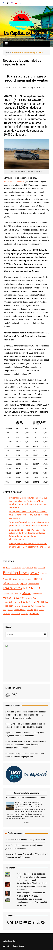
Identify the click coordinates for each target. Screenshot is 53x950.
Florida (37, 579)
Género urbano (11, 583)
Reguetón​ (8, 605)
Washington (24, 614)
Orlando (29, 598)
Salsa (10, 609)
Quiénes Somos (18, 946)
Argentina (27, 567)
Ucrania (41, 610)
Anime (8, 568)
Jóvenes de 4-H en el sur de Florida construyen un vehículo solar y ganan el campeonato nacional (31, 877)
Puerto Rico (38, 602)
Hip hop (23, 584)
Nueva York (18, 598)
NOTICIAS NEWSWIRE (14, 181)
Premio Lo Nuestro (25, 602)
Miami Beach (37, 593)
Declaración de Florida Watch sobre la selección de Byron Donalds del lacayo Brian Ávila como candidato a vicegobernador (25, 744)
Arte (35, 568)
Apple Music (16, 568)
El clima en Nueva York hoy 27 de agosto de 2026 (25, 839)
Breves (34, 573)
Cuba (15, 579)
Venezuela (15, 614)
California (44, 573)
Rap (46, 602)
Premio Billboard (9, 602)
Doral (29, 579)
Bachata (41, 568)
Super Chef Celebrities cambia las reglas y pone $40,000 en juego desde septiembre (24, 734)
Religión (17, 606)
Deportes (22, 579)
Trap (36, 610)
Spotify (30, 610)
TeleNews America (16, 833)
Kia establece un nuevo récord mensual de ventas (25, 798)
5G (4, 568)
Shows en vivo (20, 610)
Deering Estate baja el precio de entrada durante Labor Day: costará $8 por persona (24, 755)
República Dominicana (31, 606)
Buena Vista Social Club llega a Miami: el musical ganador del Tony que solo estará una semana (28, 514)
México (7, 597)
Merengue (17, 594)
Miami (26, 593)
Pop (34, 598)
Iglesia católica (33, 584)
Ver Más (26, 823)
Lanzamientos (12, 588)
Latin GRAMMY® (31, 588)
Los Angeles (8, 593)
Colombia (7, 579)
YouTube (34, 613)
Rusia (4, 610)
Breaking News (16, 573)
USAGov (6, 613)
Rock (43, 606)
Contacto (6, 946)
